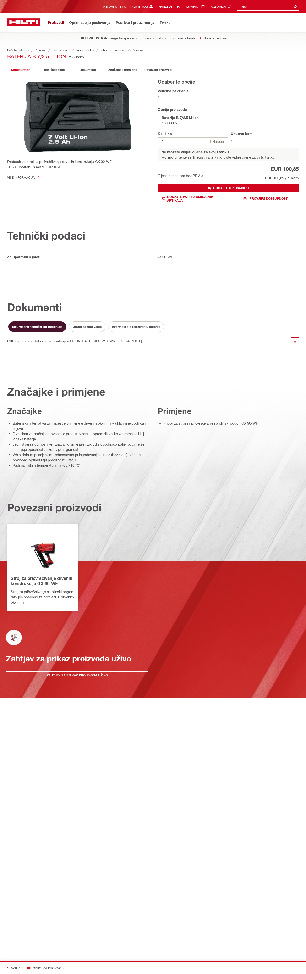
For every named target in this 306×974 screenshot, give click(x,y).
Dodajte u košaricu (231, 188)
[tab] (20, 69)
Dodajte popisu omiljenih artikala (190, 198)
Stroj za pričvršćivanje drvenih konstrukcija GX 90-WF (41, 581)
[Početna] (23, 22)
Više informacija (21, 177)
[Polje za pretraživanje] (295, 7)
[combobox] (268, 7)
